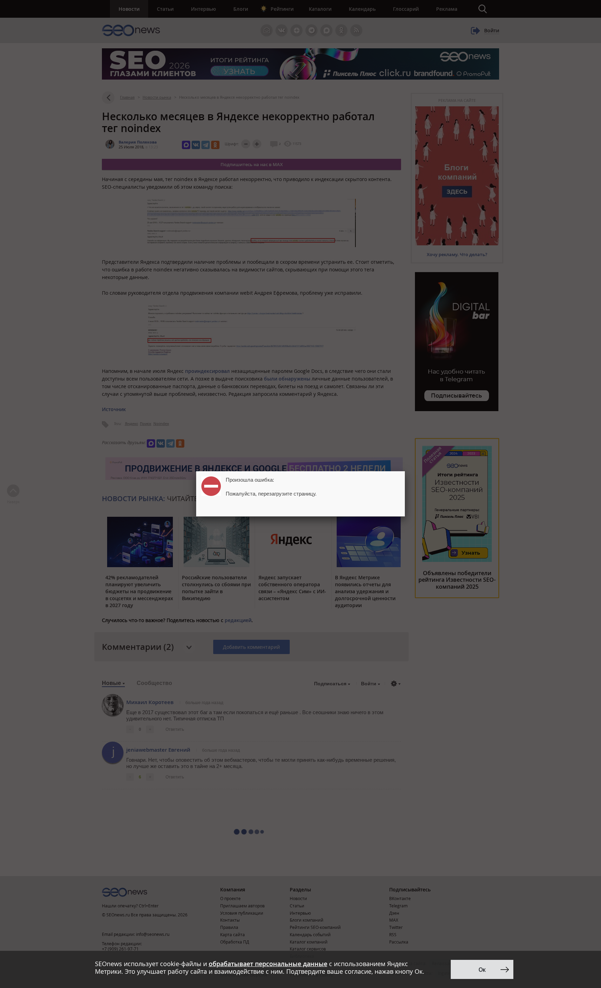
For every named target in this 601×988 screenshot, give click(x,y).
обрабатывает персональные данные (268, 964)
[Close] (405, 471)
